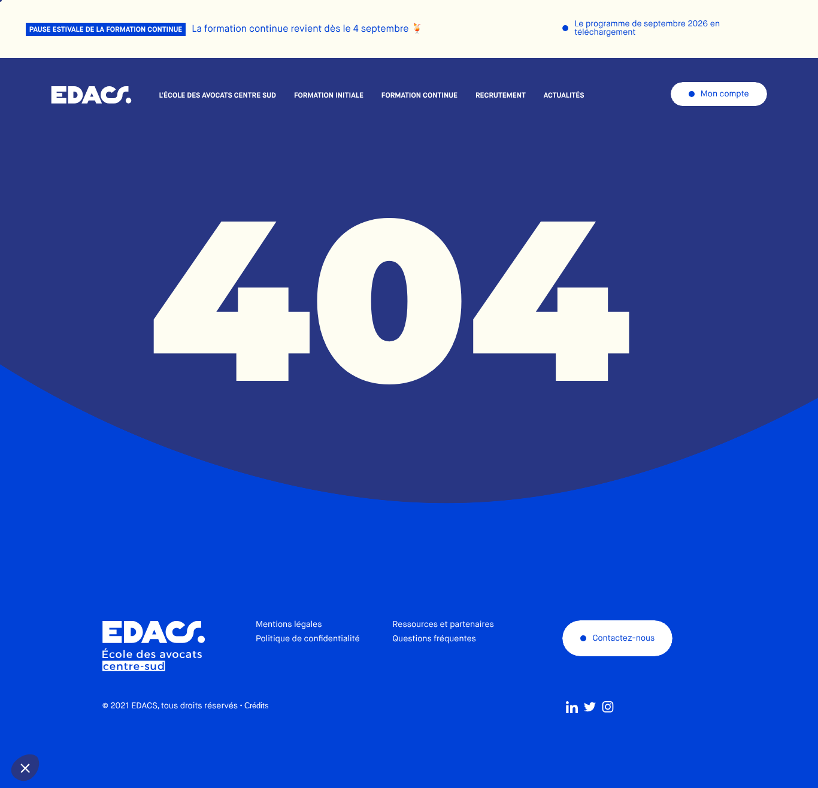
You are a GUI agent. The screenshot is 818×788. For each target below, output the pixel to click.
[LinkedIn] (572, 707)
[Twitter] (590, 707)
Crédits (256, 705)
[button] (25, 767)
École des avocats (91, 95)
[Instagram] (608, 707)
